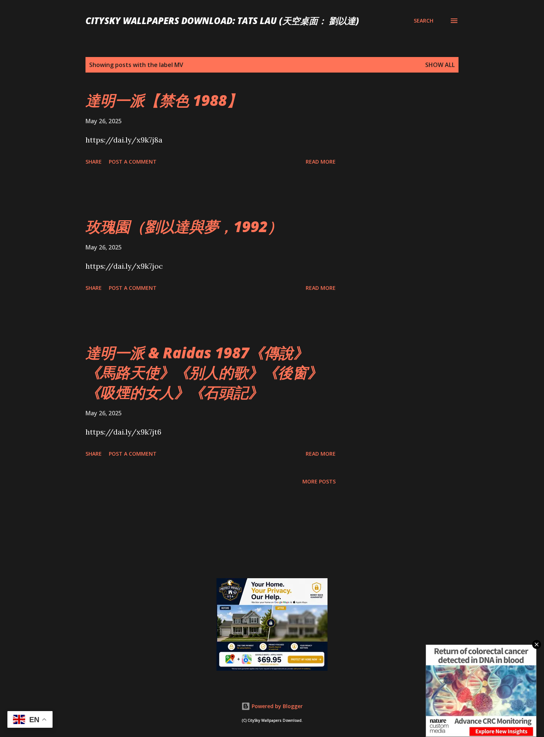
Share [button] (93, 161)
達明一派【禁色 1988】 (163, 100)
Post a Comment (133, 161)
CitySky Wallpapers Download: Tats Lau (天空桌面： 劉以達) (222, 20)
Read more (321, 161)
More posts (319, 481)
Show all (440, 65)
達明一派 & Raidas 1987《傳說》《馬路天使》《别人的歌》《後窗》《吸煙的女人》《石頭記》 (203, 372)
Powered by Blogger (276, 706)
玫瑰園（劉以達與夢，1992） (183, 226)
